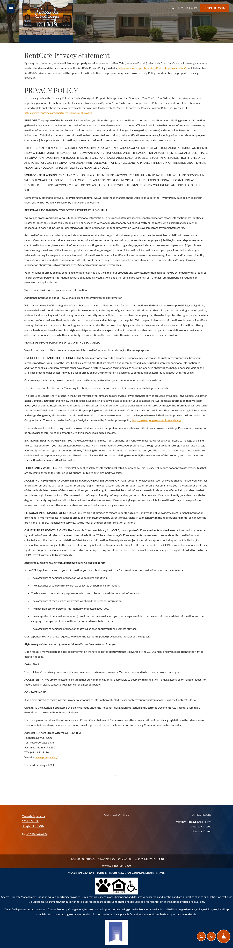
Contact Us (125, 859)
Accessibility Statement (149, 859)
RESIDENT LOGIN (214, 8)
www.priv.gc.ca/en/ (46, 757)
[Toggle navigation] (10, 8)
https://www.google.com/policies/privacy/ (156, 420)
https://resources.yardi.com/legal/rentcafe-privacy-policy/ (152, 68)
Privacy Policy (106, 859)
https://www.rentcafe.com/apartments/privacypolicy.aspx (58, 112)
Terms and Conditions (80, 859)
